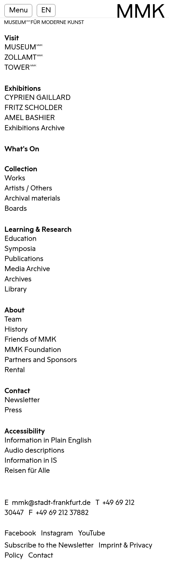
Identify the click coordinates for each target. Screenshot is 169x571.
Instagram (57, 533)
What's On (21, 148)
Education (20, 238)
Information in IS (30, 460)
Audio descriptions (34, 450)
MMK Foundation (32, 349)
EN (46, 10)
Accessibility (24, 430)
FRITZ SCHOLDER (33, 107)
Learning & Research (38, 228)
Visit (11, 37)
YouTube (91, 533)
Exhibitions (22, 87)
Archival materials (32, 198)
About (14, 309)
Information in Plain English (47, 440)
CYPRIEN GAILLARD (37, 97)
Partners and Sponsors (40, 360)
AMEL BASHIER (29, 118)
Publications (23, 259)
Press (13, 410)
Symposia (20, 248)
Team (13, 319)
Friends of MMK (30, 339)
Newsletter (22, 400)
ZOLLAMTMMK (23, 57)
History (16, 329)
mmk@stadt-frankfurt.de (51, 502)
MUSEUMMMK (23, 47)
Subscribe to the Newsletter (49, 545)
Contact (17, 390)
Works (14, 178)
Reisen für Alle (27, 470)
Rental (14, 370)
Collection (20, 168)
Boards (15, 208)
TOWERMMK (20, 67)
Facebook (20, 533)
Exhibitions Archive (34, 128)
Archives (18, 279)
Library (15, 289)
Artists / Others (28, 188)
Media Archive (27, 269)
